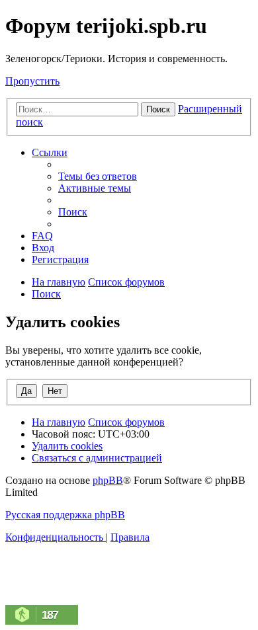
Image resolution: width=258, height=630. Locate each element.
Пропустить (32, 81)
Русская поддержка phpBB (65, 514)
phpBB (108, 480)
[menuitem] (97, 176)
